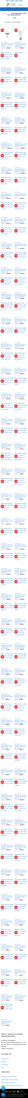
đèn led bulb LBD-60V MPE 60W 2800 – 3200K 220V (7, 521)
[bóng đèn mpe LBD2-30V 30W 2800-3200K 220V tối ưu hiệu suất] (7, 409)
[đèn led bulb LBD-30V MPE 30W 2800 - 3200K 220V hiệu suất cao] (7, 585)
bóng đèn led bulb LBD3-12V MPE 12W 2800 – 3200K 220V (20, 897)
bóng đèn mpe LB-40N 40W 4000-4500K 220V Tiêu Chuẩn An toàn (20, 221)
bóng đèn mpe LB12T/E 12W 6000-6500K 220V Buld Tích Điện (20, 45)
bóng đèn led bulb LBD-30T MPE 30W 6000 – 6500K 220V (20, 596)
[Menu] (2, 5)
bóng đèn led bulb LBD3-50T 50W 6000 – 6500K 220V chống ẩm (7, 797)
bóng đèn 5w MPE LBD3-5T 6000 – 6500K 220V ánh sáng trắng (7, 997)
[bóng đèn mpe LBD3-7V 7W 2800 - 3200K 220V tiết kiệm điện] (21, 936)
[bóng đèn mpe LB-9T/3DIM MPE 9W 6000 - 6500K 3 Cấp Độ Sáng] (7, 109)
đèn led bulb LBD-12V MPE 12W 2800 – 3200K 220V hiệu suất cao (7, 672)
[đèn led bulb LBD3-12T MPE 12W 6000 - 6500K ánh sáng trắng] (7, 911)
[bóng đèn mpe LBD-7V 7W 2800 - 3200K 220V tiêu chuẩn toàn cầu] (7, 710)
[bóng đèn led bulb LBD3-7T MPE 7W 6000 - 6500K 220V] (7, 961)
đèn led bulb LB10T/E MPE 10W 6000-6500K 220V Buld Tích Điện (6, 70)
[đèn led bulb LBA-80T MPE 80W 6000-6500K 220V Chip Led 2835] (21, 159)
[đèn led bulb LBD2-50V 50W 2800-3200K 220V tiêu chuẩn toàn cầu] (7, 359)
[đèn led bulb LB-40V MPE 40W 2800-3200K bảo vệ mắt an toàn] (7, 209)
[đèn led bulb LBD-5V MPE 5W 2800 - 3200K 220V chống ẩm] (7, 735)
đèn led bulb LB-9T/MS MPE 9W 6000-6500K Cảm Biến (6, 95)
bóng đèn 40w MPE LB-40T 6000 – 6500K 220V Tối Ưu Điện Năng (6, 246)
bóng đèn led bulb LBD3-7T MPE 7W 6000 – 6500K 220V (7, 972)
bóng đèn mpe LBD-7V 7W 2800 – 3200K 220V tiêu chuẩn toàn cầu (6, 722)
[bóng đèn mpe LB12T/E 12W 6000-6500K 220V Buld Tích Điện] (21, 33)
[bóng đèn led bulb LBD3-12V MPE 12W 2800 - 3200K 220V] (21, 885)
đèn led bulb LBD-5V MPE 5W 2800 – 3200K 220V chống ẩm (6, 747)
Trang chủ (6, 13)
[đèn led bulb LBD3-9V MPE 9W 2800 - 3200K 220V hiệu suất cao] (21, 911)
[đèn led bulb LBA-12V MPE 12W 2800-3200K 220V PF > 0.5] (7, 334)
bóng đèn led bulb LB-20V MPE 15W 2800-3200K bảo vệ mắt (21, 271)
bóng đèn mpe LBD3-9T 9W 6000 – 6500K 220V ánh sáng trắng (6, 947)
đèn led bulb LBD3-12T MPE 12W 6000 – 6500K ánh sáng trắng (7, 922)
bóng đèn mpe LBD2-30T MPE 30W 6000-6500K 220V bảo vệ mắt (20, 421)
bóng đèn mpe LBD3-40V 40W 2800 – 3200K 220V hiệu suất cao (21, 797)
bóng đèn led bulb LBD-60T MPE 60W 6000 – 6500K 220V (20, 521)
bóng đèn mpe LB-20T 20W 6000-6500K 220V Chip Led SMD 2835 (6, 296)
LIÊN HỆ (3, 1061)
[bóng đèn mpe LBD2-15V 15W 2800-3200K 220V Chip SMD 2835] (7, 459)
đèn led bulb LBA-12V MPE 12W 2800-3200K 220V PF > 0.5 (6, 346)
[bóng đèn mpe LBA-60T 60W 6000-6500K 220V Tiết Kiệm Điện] (7, 184)
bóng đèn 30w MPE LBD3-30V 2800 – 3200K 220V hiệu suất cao (20, 822)
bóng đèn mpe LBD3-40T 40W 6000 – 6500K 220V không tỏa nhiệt (7, 822)
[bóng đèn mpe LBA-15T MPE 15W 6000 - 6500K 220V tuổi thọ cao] (21, 309)
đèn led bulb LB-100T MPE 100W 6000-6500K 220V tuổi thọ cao (6, 145)
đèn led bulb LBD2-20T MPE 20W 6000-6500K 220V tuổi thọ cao (20, 446)
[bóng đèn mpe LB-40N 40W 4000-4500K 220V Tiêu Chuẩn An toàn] (21, 209)
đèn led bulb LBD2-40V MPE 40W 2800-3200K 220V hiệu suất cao (6, 396)
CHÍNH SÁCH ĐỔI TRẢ (8, 1082)
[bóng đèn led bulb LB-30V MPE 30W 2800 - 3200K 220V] (21, 234)
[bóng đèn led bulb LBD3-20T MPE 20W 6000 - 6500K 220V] (7, 860)
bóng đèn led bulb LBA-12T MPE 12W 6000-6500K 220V (20, 346)
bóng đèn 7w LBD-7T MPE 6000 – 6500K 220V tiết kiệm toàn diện (21, 722)
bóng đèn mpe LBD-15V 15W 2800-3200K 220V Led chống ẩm (6, 647)
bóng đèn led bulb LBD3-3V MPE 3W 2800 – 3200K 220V (20, 997)
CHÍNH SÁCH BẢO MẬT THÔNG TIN (12, 1085)
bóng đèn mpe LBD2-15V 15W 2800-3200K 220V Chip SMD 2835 (7, 471)
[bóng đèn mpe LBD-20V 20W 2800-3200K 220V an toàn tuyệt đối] (7, 610)
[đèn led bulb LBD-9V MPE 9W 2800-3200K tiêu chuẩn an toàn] (7, 685)
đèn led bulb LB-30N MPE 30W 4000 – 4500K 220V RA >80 (7, 45)
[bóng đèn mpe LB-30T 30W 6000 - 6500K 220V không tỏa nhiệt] (7, 259)
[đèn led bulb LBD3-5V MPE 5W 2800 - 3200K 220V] (21, 961)
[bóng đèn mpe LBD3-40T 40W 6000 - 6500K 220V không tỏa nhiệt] (7, 810)
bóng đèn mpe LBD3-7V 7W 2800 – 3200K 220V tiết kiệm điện (20, 947)
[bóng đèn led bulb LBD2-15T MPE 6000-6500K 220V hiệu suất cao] (21, 459)
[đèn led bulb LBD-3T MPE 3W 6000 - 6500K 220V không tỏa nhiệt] (21, 760)
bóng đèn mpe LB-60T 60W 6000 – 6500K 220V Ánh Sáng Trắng (7, 170)
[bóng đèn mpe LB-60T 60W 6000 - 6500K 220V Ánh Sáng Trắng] (7, 159)
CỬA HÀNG (4, 1064)
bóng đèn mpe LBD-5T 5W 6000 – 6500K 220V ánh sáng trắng (20, 747)
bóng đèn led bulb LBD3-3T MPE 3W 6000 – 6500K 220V (7, 1022)
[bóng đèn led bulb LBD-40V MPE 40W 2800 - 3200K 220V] (7, 560)
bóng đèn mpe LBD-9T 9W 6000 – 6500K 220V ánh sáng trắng (20, 697)
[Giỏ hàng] (25, 5)
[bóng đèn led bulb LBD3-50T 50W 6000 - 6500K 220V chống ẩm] (7, 785)
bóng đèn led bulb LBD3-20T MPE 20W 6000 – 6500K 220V (7, 872)
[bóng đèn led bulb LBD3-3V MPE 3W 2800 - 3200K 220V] (21, 986)
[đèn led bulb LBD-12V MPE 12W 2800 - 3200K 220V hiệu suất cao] (7, 660)
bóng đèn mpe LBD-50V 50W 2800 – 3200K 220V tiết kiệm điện (7, 546)
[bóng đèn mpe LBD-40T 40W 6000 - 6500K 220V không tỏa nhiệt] (21, 560)
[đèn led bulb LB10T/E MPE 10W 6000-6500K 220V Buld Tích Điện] (7, 58)
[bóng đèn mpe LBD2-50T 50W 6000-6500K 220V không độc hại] (21, 359)
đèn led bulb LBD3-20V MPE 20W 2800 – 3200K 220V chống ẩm (20, 847)
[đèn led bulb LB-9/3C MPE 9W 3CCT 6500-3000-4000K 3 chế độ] (21, 109)
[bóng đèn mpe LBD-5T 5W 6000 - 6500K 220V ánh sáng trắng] (21, 735)
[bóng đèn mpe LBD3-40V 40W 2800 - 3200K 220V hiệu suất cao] (21, 785)
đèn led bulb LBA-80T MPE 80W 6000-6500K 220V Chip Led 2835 (20, 170)
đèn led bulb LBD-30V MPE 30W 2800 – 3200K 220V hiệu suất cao (7, 596)
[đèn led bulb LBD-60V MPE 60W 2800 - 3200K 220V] (7, 510)
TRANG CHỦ (5, 1059)
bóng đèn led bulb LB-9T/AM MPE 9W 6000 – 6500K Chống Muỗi (20, 95)
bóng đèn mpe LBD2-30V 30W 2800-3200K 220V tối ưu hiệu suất (7, 421)
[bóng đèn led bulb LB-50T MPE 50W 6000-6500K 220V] (21, 184)
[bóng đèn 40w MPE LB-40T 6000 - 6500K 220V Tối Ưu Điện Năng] (7, 234)
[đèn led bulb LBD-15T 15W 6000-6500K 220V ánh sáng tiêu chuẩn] (21, 635)
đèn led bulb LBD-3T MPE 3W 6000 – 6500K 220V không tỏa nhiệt (21, 772)
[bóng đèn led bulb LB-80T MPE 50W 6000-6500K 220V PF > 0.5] (21, 134)
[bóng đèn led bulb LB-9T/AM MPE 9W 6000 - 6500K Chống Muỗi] (21, 84)
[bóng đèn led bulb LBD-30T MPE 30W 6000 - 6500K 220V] (21, 585)
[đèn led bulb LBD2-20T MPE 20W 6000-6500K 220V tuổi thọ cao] (21, 434)
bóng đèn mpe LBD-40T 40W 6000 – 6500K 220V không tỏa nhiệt (20, 571)
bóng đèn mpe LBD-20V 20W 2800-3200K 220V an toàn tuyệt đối (6, 621)
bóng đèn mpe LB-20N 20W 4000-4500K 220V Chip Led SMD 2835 (20, 296)
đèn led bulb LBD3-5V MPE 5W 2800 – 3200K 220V (20, 972)
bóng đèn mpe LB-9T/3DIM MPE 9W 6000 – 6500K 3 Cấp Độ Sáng (7, 120)
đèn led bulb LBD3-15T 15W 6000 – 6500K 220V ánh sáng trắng (7, 897)
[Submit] (25, 9)
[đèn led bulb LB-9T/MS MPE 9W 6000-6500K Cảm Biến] (7, 84)
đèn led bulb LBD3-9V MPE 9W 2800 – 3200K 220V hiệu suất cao (20, 922)
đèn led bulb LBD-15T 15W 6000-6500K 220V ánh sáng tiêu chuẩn (20, 647)
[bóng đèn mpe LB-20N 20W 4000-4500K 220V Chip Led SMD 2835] (21, 284)
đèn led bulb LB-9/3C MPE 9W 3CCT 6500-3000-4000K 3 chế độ (20, 120)
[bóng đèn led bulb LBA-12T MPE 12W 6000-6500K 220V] (21, 334)
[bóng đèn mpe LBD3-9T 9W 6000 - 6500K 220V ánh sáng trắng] (7, 936)
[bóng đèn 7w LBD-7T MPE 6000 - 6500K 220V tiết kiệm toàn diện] (21, 710)
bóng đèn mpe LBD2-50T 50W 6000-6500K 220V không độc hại (20, 371)
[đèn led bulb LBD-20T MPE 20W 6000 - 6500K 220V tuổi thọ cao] (21, 610)
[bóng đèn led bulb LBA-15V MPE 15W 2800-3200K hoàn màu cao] (7, 309)
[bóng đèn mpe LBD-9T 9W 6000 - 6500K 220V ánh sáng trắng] (21, 685)
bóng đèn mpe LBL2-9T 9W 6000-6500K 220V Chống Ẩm (20, 70)
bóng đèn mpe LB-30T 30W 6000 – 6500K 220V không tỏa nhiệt (7, 271)
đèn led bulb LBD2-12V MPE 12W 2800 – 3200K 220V (7, 496)
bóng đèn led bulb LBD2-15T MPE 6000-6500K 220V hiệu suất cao (20, 471)
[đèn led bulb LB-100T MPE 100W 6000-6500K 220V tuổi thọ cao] (7, 134)
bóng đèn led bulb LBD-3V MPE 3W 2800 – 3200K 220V (7, 772)
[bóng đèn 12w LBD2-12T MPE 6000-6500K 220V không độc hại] (21, 484)
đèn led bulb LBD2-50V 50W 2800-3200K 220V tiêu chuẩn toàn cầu (6, 371)
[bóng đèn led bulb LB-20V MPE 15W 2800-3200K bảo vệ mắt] (21, 259)
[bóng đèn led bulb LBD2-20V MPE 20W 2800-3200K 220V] (7, 434)
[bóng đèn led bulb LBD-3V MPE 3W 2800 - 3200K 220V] (7, 760)
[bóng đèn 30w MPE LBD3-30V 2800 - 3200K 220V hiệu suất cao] (21, 810)
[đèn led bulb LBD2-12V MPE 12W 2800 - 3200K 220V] (7, 484)
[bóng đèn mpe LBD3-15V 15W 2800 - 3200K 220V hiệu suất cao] (21, 860)
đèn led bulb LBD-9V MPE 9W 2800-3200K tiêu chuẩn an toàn (7, 697)
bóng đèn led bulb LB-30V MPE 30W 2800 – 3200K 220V (21, 246)
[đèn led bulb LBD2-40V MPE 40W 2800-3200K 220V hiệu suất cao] (7, 384)
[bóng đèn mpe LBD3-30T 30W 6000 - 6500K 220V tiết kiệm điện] (7, 835)
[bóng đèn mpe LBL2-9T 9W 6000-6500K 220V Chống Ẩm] (21, 58)
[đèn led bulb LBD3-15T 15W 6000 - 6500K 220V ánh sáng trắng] (7, 885)
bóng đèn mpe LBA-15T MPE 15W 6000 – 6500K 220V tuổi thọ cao (20, 321)
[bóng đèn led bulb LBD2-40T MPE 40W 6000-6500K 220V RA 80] (21, 384)
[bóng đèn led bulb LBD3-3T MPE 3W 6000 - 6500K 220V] (7, 1011)
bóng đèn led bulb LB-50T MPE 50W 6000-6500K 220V (21, 195)
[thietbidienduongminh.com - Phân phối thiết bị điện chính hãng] (10, 4)
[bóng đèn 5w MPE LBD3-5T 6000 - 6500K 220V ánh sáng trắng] (7, 986)
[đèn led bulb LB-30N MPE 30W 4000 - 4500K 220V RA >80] (7, 33)
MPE (2, 1067)
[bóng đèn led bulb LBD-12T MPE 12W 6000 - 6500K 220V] (21, 660)
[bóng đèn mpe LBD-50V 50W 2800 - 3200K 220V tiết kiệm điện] (7, 535)
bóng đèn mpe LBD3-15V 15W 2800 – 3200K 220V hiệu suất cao (21, 872)
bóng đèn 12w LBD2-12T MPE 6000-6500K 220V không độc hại (20, 496)
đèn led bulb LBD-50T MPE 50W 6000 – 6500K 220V (20, 546)
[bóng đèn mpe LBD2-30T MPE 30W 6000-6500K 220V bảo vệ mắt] (21, 409)
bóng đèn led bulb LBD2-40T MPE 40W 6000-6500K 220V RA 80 (20, 396)
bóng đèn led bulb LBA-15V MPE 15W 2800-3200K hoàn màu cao (6, 321)
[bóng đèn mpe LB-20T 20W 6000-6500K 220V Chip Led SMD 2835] (7, 284)
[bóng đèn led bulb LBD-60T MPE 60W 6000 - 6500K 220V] (21, 510)
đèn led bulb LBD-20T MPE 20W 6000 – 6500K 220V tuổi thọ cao (20, 621)
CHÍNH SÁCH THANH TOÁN (9, 1079)
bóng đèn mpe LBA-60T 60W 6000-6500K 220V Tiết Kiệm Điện (6, 195)
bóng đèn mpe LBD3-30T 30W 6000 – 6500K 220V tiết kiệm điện (7, 847)
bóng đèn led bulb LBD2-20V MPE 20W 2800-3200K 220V (7, 446)
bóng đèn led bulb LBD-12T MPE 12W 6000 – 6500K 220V (20, 672)
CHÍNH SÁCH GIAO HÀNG (9, 1076)
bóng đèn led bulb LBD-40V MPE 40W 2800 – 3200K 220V (6, 571)
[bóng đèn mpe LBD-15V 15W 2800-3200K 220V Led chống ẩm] (7, 635)
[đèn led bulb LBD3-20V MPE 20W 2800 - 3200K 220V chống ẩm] (21, 835)
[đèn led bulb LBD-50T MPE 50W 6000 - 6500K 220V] (21, 535)
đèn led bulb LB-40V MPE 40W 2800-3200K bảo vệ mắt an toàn (7, 221)
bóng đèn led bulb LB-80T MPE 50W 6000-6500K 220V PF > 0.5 (21, 145)
